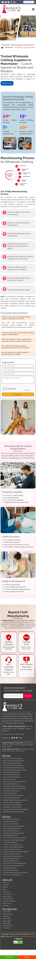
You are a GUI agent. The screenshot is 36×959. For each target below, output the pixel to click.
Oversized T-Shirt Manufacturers (13, 765)
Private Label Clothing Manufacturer (14, 770)
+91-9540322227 (8, 734)
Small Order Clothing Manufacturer (14, 781)
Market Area (7, 903)
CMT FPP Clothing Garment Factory (14, 838)
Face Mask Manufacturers (11, 858)
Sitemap (6, 905)
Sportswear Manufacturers (11, 784)
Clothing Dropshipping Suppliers (13, 833)
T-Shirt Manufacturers (10, 793)
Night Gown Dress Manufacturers (13, 761)
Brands (5, 887)
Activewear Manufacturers (11, 819)
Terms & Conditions (9, 901)
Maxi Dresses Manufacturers (12, 875)
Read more (7, 83)
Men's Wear (7, 911)
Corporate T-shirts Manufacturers (13, 840)
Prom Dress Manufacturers (11, 772)
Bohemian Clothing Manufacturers (14, 826)
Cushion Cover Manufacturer (12, 844)
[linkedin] (14, 2)
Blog (4, 889)
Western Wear (7, 925)
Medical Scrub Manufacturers (12, 758)
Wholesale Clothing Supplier (12, 805)
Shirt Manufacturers (9, 779)
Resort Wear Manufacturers (12, 777)
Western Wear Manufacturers (12, 802)
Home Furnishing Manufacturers (13, 865)
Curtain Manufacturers (10, 842)
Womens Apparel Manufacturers (13, 811)
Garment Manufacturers (10, 861)
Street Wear (7, 923)
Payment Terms (8, 898)
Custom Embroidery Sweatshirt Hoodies (15, 851)
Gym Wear (6, 928)
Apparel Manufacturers (10, 821)
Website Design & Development (24, 936)
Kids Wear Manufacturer (11, 870)
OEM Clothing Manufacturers (12, 763)
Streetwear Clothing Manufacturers (14, 786)
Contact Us (6, 891)
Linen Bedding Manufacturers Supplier (15, 872)
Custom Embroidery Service (12, 849)
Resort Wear (7, 921)
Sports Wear (7, 918)
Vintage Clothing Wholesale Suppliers (15, 800)
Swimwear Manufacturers (11, 791)
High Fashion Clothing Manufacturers (14, 863)
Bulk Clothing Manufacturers (12, 828)
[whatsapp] (3, 2)
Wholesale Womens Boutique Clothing (15, 809)
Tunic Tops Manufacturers (11, 798)
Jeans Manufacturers (9, 868)
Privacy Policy (7, 894)
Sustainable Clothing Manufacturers (14, 788)
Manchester (9, 47)
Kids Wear (6, 916)
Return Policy (7, 896)
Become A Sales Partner (11, 824)
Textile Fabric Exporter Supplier (13, 795)
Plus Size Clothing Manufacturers (13, 767)
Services (6, 885)
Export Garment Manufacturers (13, 856)
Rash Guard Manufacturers (11, 774)
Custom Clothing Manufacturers (13, 847)
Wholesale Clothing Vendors (12, 807)
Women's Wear (8, 914)
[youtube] (5, 2)
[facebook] (11, 2)
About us (6, 882)
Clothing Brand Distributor (11, 831)
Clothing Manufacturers (10, 835)
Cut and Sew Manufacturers (12, 854)
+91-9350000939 (19, 734)
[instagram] (8, 2)
